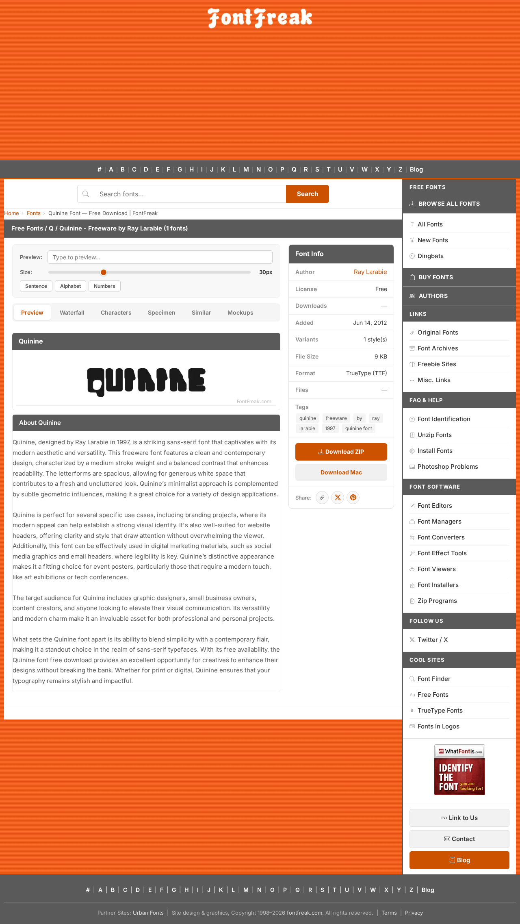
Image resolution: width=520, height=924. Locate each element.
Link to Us (462, 818)
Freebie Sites (437, 364)
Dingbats (431, 256)
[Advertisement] (260, 99)
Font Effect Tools (442, 553)
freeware (336, 418)
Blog (416, 169)
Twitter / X (433, 640)
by (359, 418)
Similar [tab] (201, 312)
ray (376, 418)
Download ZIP (344, 451)
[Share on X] (337, 497)
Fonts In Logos (438, 726)
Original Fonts (438, 332)
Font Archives (438, 348)
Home (11, 213)
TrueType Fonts (440, 710)
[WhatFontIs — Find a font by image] (459, 793)
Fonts (34, 213)
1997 (330, 428)
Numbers (104, 286)
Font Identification (444, 419)
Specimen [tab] (162, 312)
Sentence (36, 286)
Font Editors (435, 505)
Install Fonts (435, 450)
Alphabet (70, 286)
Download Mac (341, 472)
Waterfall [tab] (72, 312)
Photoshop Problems (448, 466)
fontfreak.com (304, 912)
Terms (389, 912)
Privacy (414, 912)
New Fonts (433, 240)
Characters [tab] (116, 312)
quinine (307, 418)
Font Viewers (437, 569)
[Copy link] (322, 497)
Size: (26, 272)
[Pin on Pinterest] (353, 497)
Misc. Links (434, 380)
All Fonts (430, 224)
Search (307, 194)
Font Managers (440, 521)
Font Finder (434, 679)
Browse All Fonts (449, 203)
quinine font (358, 428)
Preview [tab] (32, 312)
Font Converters (441, 537)
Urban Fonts (148, 912)
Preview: (31, 257)
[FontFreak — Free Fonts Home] (260, 18)
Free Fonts (27, 228)
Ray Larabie (144, 228)
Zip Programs (437, 600)
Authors (433, 295)
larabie (307, 428)
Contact (462, 839)
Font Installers (438, 585)
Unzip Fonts (435, 435)
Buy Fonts (436, 277)
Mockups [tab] (241, 312)
